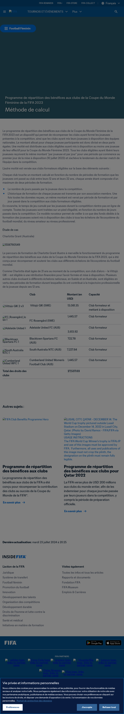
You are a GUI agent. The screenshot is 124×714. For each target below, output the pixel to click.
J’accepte (87, 707)
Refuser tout (109, 707)
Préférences (12, 707)
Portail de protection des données (34, 700)
